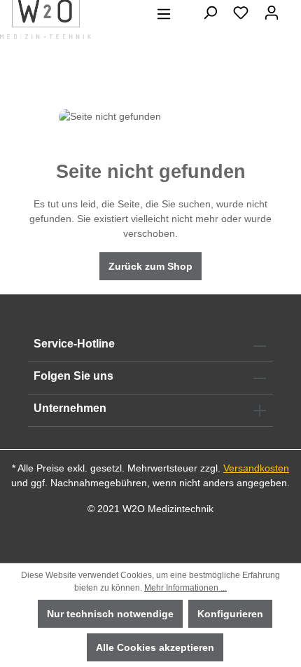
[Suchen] (210, 12)
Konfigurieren (230, 613)
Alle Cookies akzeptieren (155, 647)
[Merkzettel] (240, 12)
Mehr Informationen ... (185, 588)
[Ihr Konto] (271, 12)
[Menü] (164, 14)
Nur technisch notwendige (110, 613)
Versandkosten (256, 468)
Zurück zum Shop (150, 266)
